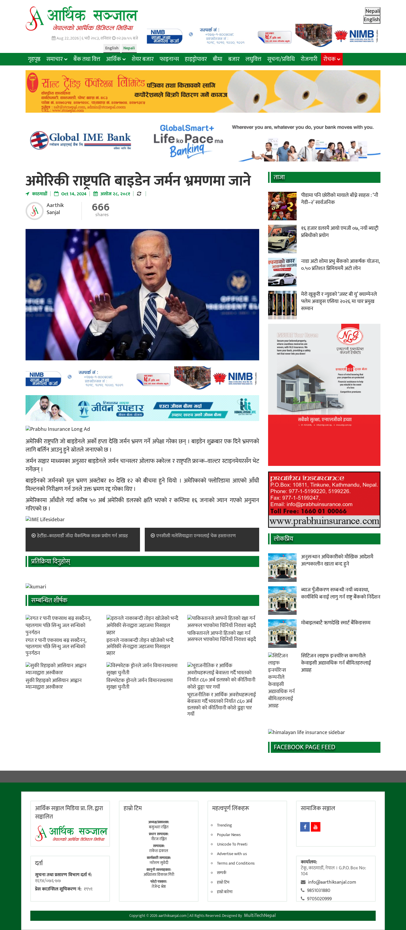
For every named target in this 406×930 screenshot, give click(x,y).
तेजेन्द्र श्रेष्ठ (159, 886)
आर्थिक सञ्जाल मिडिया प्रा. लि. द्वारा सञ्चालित (69, 812)
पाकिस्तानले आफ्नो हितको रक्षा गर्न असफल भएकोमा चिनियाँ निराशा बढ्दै (221, 636)
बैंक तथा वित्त (86, 59)
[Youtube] (315, 827)
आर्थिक (113, 59)
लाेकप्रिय (283, 538)
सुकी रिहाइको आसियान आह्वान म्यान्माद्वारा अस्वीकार (54, 684)
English (112, 48)
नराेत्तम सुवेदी (159, 862)
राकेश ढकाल (158, 850)
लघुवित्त (253, 59)
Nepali (129, 48)
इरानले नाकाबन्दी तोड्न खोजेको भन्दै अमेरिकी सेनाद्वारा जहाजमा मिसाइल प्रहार (140, 647)
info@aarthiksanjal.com (332, 882)
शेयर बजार (143, 59)
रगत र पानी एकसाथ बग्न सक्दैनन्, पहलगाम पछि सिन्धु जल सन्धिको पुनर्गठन (56, 647)
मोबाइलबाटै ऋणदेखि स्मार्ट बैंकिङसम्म (335, 622)
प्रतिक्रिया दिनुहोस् (50, 561)
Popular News (229, 835)
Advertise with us (232, 854)
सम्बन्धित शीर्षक (49, 600)
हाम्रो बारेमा (224, 892)
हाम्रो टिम (223, 882)
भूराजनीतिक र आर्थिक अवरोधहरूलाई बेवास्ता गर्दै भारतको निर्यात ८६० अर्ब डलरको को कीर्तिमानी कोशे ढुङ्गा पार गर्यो (221, 704)
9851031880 (318, 891)
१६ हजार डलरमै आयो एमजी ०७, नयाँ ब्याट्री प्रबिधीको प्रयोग (339, 232)
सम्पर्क (221, 873)
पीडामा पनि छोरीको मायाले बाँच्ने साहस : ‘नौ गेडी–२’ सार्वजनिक (339, 199)
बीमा (217, 59)
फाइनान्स (169, 59)
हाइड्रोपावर (196, 59)
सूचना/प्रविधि (281, 59)
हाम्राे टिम (133, 808)
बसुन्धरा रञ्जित (159, 827)
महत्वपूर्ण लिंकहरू (230, 808)
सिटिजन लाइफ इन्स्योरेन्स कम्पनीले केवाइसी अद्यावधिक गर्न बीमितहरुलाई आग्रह (336, 663)
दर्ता (39, 863)
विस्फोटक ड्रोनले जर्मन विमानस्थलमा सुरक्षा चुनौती (139, 684)
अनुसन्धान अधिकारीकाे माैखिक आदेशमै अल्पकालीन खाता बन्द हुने (337, 560)
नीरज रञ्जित (159, 838)
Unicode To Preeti (232, 844)
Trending (224, 825)
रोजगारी (309, 59)
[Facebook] (305, 827)
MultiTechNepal (260, 916)
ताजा (279, 177)
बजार (234, 59)
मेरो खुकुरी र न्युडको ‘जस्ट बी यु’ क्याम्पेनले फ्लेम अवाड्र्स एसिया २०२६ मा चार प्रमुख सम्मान (339, 301)
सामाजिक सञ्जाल (318, 808)
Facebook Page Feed (304, 747)
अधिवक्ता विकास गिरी (159, 874)
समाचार (54, 59)
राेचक (329, 59)
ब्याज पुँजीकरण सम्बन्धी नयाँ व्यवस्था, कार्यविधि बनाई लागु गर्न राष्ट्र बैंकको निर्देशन (340, 593)
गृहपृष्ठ (34, 59)
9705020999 (319, 899)
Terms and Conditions (236, 863)
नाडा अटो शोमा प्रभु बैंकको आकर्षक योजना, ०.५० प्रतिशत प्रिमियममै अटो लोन (340, 265)
